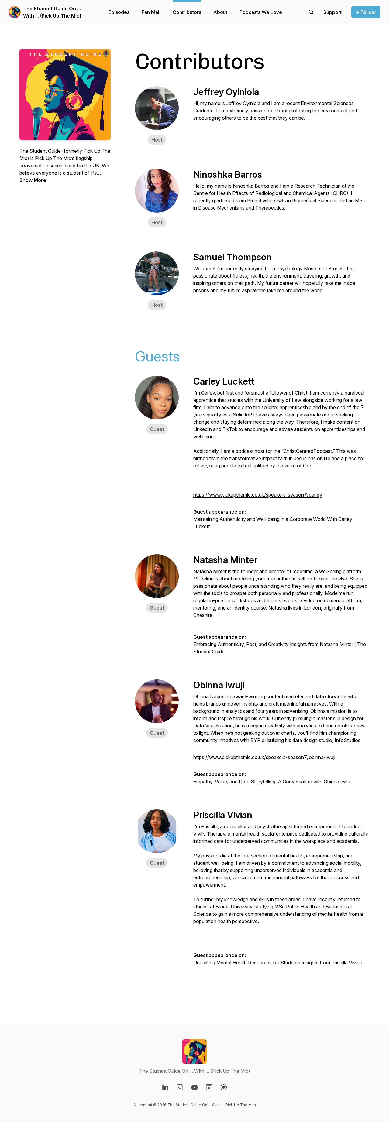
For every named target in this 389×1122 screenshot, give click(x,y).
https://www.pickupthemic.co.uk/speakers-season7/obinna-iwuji (264, 757)
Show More (32, 180)
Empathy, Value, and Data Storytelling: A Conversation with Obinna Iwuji (271, 781)
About (220, 12)
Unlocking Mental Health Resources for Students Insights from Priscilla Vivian (277, 963)
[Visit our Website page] (209, 1087)
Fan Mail (151, 12)
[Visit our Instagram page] (180, 1087)
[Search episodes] (311, 12)
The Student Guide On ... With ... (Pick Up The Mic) (52, 12)
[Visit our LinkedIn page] (165, 1087)
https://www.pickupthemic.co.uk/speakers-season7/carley (257, 495)
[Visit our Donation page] (224, 1087)
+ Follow (366, 12)
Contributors (187, 12)
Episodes (118, 12)
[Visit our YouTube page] (194, 1087)
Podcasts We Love (260, 12)
